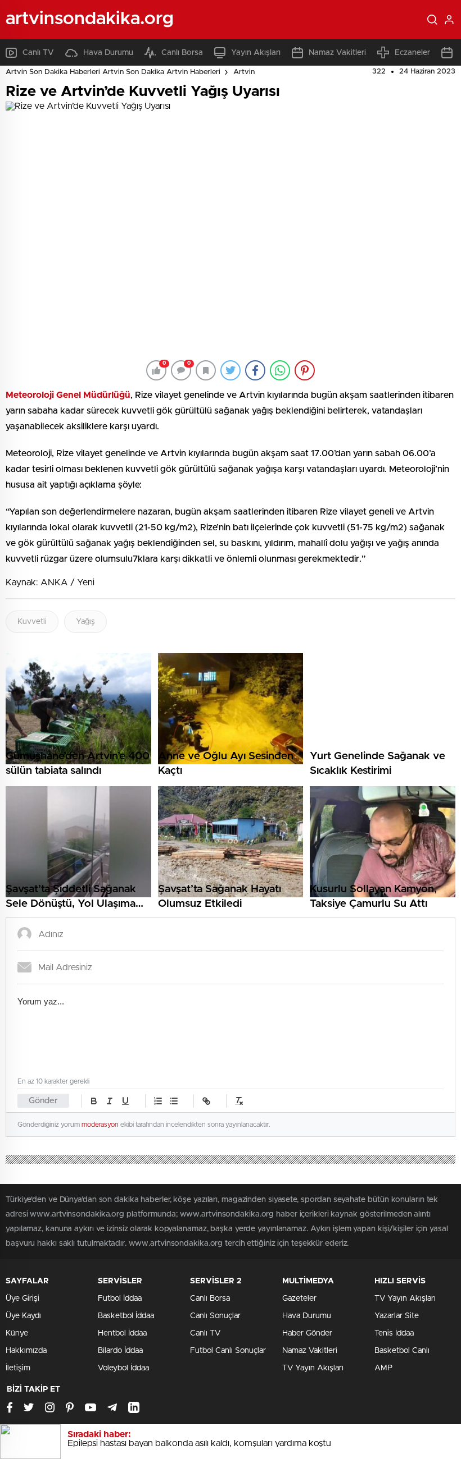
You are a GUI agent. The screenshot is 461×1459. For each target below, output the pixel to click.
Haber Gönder (307, 1333)
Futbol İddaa (120, 1298)
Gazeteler (299, 1298)
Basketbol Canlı (402, 1351)
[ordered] (158, 1101)
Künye (17, 1333)
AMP (383, 1368)
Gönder (43, 1100)
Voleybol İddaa (123, 1368)
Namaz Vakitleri (337, 53)
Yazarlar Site (396, 1316)
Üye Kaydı (23, 1316)
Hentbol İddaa (122, 1333)
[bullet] (174, 1101)
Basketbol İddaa (126, 1316)
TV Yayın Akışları (313, 1368)
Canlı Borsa (182, 53)
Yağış (85, 622)
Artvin (244, 72)
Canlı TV (38, 53)
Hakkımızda (26, 1351)
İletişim (18, 1368)
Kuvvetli (32, 622)
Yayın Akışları (256, 53)
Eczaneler (412, 53)
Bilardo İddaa (120, 1351)
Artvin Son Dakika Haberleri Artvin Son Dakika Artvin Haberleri (113, 72)
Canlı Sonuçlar (215, 1316)
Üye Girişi (22, 1298)
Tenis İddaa (394, 1333)
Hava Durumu (108, 53)
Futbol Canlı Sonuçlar (228, 1351)
